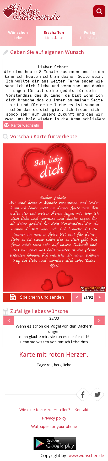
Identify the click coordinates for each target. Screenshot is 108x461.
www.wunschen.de (86, 455)
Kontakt (81, 409)
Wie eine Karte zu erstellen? (44, 409)
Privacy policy (54, 418)
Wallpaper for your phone (54, 426)
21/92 (88, 297)
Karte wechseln (25, 125)
